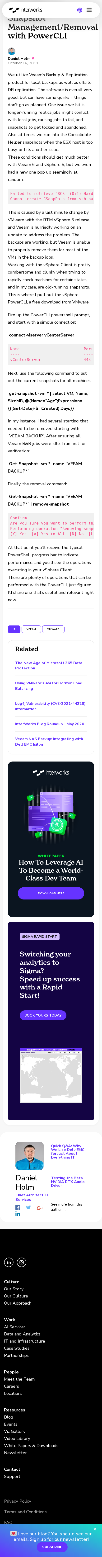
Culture (11, 1282)
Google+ (40, 1208)
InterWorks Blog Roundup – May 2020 (49, 724)
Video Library (17, 1438)
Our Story (13, 1289)
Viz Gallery (14, 1431)
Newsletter (15, 1453)
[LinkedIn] (9, 1265)
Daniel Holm (19, 59)
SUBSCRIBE (52, 1547)
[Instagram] (21, 1265)
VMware (53, 629)
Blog (8, 1417)
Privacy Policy (17, 1501)
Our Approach (17, 1303)
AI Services (15, 1327)
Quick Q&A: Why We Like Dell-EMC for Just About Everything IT (67, 1152)
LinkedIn (17, 1213)
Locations (13, 1393)
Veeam (31, 629)
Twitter (28, 1207)
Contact (12, 1469)
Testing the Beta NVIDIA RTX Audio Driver (68, 1181)
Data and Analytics (22, 1334)
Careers (11, 1386)
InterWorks (27, 10)
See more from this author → (66, 1207)
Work (9, 1320)
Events (10, 1424)
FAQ (8, 1522)
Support (12, 1476)
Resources (14, 1410)
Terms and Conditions (25, 1512)
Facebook (17, 1207)
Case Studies (16, 1348)
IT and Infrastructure (24, 1341)
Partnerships (16, 1355)
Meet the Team (19, 1379)
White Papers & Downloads (31, 1445)
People (11, 1372)
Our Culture (16, 1296)
